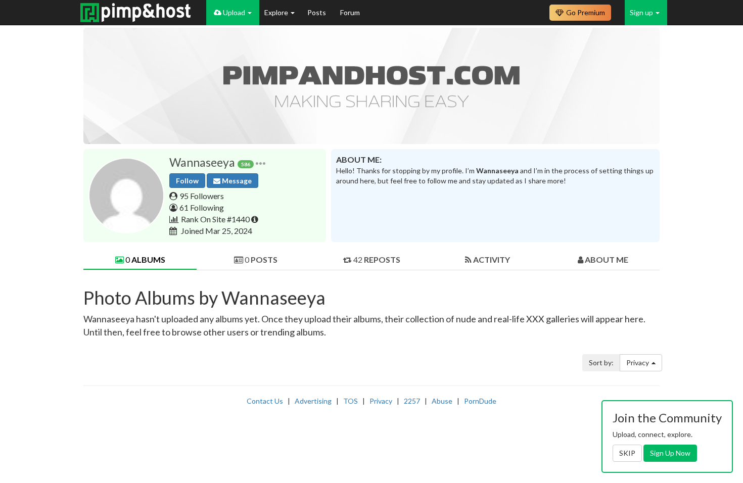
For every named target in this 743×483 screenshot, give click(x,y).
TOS (350, 401)
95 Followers (201, 196)
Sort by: (601, 362)
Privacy (637, 362)
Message (236, 180)
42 (376, 259)
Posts (317, 12)
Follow (187, 180)
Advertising (313, 401)
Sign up (642, 12)
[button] (260, 162)
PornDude (480, 401)
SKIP (627, 453)
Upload (234, 12)
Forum (350, 12)
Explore (277, 12)
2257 (412, 401)
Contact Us (265, 401)
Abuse (442, 401)
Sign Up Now (670, 453)
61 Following (201, 207)
